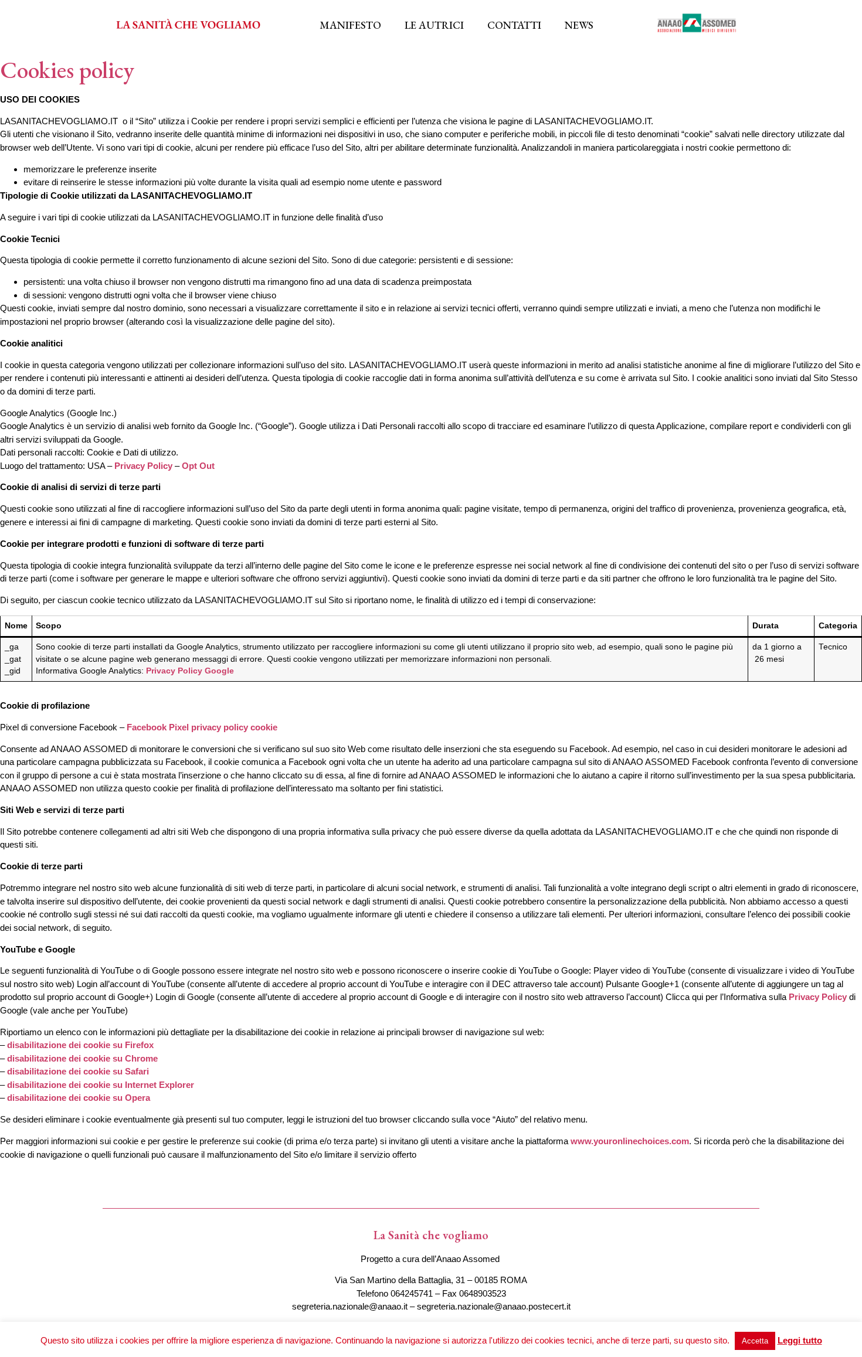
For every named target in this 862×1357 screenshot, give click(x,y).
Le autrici (434, 25)
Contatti (514, 25)
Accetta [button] (755, 1340)
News (579, 25)
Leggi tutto (800, 1340)
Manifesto (350, 25)
